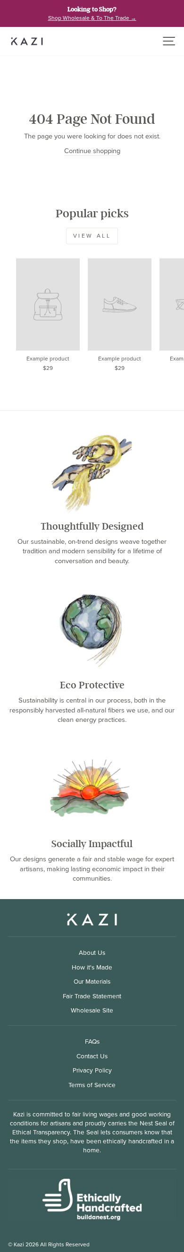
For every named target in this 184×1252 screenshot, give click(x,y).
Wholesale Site (92, 1010)
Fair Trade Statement (92, 996)
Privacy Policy (92, 1070)
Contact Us (92, 1056)
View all (92, 236)
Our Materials (92, 981)
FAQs (92, 1041)
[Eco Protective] (92, 630)
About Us (92, 952)
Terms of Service (92, 1084)
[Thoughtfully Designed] (92, 471)
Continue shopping (92, 151)
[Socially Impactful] (92, 789)
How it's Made (92, 967)
